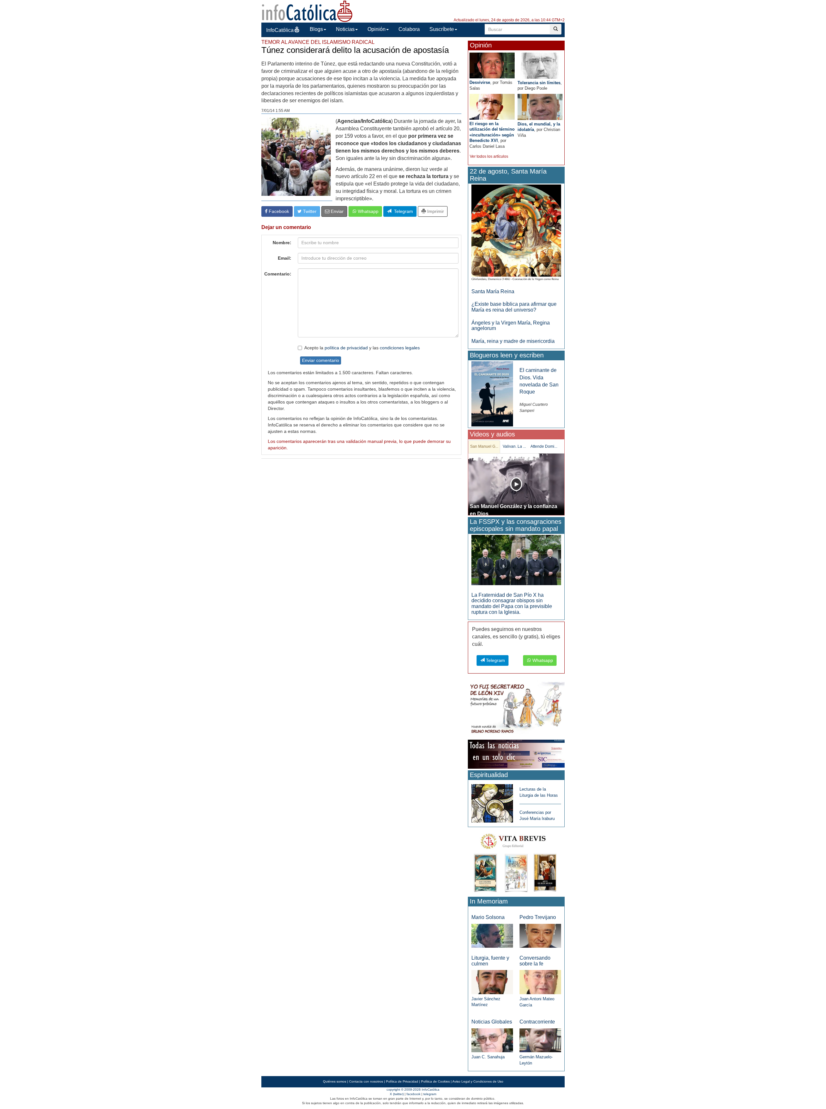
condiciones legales (400, 347)
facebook (413, 1094)
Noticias (345, 29)
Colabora (409, 29)
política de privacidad (346, 347)
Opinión (377, 29)
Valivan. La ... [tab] (514, 446)
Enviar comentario (320, 360)
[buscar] (555, 29)
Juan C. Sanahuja (488, 1056)
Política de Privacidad (402, 1081)
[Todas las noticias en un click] (516, 754)
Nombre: (282, 242)
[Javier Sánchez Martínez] (492, 981)
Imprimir (435, 211)
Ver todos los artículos (489, 156)
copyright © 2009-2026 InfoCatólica (413, 1089)
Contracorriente (537, 1021)
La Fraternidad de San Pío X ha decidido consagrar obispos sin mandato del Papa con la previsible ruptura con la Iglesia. (511, 603)
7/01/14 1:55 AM (275, 110)
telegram (429, 1094)
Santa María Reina (492, 291)
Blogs (316, 29)
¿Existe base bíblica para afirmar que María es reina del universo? (514, 307)
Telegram (402, 211)
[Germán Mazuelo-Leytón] (540, 1039)
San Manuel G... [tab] (484, 446)
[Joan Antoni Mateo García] (540, 981)
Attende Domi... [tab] (543, 446)
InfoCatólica (280, 30)
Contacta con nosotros (366, 1081)
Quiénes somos (334, 1081)
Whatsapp (367, 211)
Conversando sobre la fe (534, 960)
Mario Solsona (488, 917)
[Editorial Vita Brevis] (516, 861)
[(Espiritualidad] (492, 801)
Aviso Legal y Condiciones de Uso (477, 1081)
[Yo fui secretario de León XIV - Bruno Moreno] (516, 709)
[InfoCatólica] (307, 11)
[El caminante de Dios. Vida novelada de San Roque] (492, 393)
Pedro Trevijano (537, 917)
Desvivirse (479, 82)
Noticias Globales (491, 1021)
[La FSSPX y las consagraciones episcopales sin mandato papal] (516, 559)
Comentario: (277, 273)
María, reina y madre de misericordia (513, 341)
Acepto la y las (362, 347)
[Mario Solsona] (492, 935)
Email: (284, 258)
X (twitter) (397, 1094)
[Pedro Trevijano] (540, 935)
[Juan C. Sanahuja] (492, 1039)
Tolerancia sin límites (539, 82)
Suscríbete (441, 29)
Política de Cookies (435, 1081)
